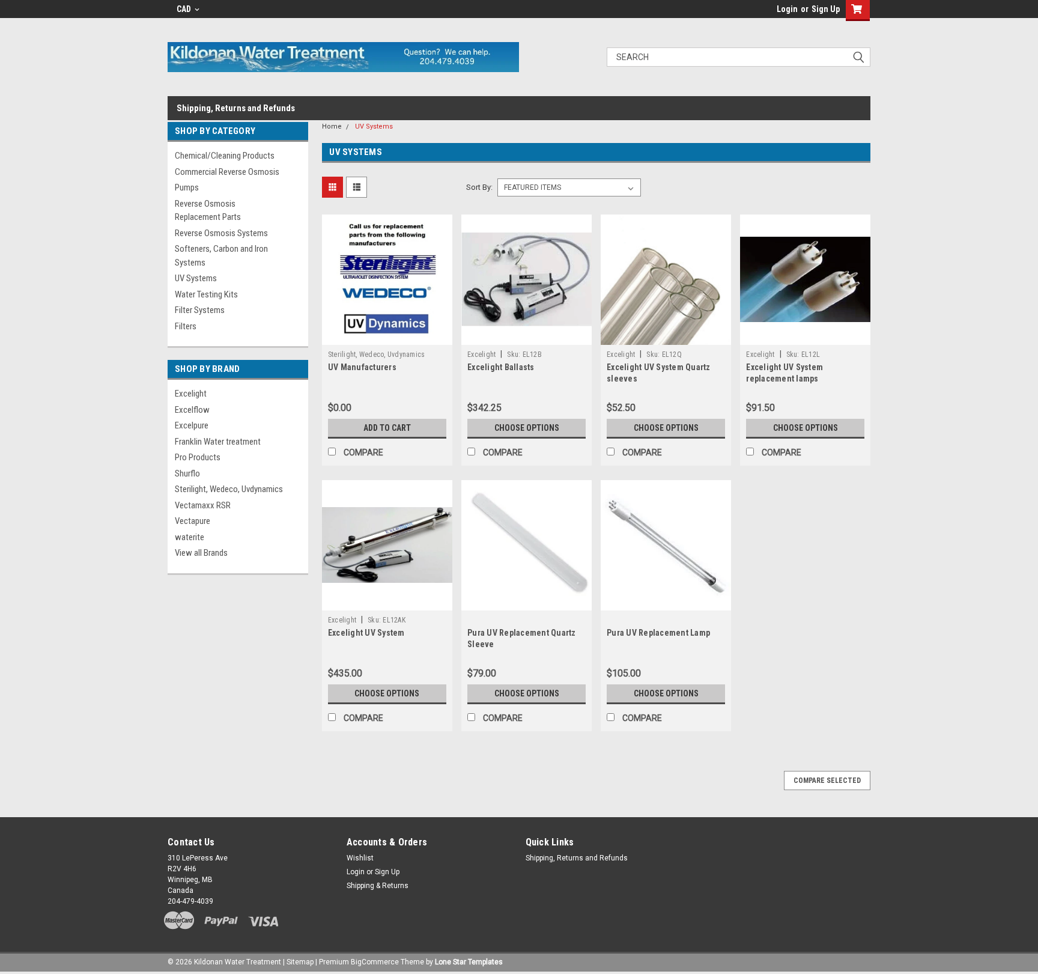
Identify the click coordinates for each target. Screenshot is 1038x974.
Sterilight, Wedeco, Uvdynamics (229, 489)
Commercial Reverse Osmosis (227, 171)
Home (332, 126)
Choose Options (526, 428)
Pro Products (197, 457)
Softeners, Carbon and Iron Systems (221, 255)
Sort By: (479, 187)
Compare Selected (827, 780)
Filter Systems (200, 310)
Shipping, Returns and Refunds (236, 108)
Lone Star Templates (469, 962)
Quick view (387, 336)
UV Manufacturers (362, 367)
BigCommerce (375, 962)
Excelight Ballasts (501, 367)
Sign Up (826, 9)
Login (787, 9)
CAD (185, 9)
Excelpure (191, 425)
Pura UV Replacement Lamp (658, 633)
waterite (189, 537)
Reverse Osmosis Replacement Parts (208, 210)
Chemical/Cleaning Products (225, 155)
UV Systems (196, 278)
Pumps (187, 187)
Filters (185, 326)
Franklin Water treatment (218, 441)
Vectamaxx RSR (203, 505)
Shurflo (187, 473)
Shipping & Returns (377, 885)
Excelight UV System (366, 633)
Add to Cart (387, 428)
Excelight (191, 393)
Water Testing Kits (206, 294)
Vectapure (192, 521)
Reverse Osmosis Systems (221, 233)
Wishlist (360, 858)
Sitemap (300, 962)
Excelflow (192, 409)
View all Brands (201, 552)
